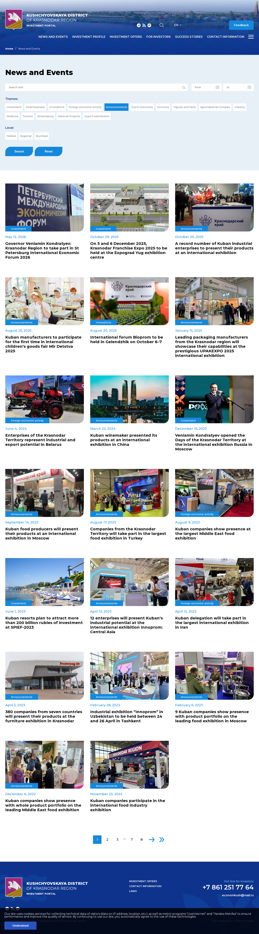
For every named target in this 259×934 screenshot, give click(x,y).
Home (9, 48)
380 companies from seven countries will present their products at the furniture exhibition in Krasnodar (43, 716)
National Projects (69, 116)
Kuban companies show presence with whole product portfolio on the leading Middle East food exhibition (43, 805)
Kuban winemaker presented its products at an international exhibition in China (123, 440)
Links (133, 891)
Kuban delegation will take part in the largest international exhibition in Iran (212, 623)
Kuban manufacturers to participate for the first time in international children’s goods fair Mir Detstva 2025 (43, 344)
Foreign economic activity (85, 107)
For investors (158, 36)
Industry (239, 107)
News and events (53, 36)
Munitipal (42, 136)
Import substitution (96, 116)
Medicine (12, 116)
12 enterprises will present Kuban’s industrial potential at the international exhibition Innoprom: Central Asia (126, 625)
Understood (21, 925)
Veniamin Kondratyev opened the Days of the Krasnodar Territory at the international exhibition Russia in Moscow (213, 442)
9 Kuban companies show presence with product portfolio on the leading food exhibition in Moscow (212, 716)
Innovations (56, 107)
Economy (163, 107)
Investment (14, 107)
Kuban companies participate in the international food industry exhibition (127, 805)
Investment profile (88, 36)
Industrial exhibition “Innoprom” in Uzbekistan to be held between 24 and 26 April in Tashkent (126, 716)
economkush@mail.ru (238, 895)
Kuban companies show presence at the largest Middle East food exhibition (213, 534)
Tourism (28, 116)
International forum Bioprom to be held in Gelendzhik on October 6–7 (126, 339)
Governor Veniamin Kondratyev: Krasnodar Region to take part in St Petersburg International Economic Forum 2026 (42, 250)
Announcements (116, 107)
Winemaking (45, 116)
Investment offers (126, 36)
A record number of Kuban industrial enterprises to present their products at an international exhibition (214, 248)
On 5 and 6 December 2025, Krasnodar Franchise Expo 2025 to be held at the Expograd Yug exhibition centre (128, 250)
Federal (11, 136)
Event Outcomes (142, 107)
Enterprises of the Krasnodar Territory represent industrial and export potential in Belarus (40, 440)
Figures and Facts (184, 107)
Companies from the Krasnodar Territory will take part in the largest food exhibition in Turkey (128, 534)
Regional (25, 136)
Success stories (189, 36)
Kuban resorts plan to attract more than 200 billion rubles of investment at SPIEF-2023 (44, 623)
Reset (49, 151)
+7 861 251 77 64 (228, 887)
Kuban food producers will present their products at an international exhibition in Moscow (41, 534)
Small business (35, 107)
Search (19, 151)
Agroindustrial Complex (215, 107)
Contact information (225, 36)
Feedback (241, 25)
